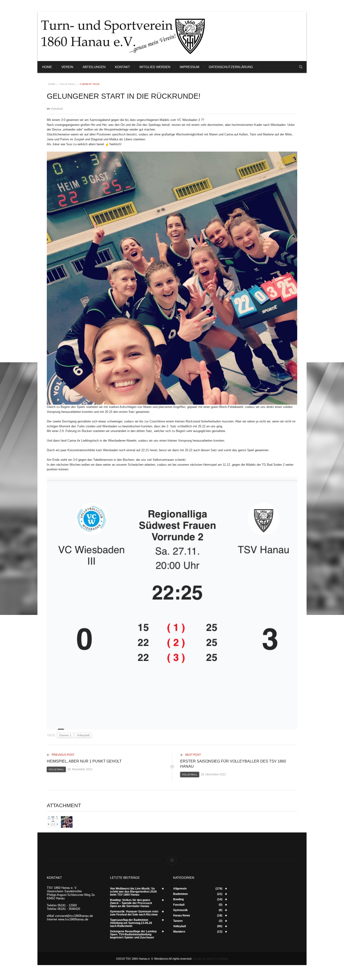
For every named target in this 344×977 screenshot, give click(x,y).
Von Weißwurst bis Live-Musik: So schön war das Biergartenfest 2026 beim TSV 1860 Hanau (133, 891)
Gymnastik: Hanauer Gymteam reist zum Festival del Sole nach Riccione (134, 913)
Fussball (178, 904)
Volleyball (67, 84)
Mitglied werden (154, 67)
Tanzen (178, 921)
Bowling (178, 899)
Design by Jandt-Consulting (210, 958)
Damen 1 (65, 735)
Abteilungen (94, 67)
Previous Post (62, 754)
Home (47, 67)
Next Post (192, 754)
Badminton (180, 894)
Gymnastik (180, 910)
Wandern (179, 931)
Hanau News (181, 915)
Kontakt (122, 67)
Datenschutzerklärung (231, 67)
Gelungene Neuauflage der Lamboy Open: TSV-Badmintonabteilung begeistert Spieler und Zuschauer (133, 934)
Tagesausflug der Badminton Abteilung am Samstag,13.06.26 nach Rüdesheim (131, 923)
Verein (67, 67)
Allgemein (180, 888)
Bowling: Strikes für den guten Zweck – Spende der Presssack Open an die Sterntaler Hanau (131, 903)
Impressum (189, 67)
